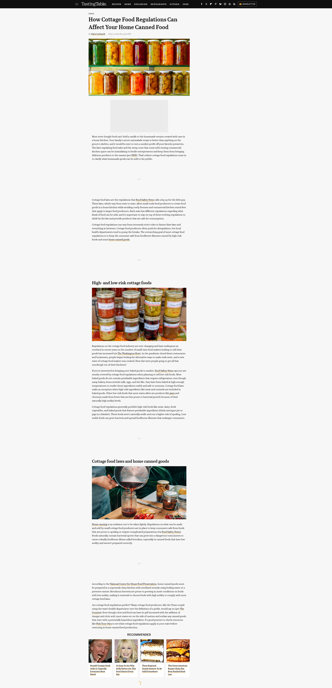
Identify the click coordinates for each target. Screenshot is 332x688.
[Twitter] (206, 4)
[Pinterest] (215, 4)
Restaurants (158, 4)
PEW (134, 155)
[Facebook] (201, 4)
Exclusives (140, 4)
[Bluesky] (220, 4)
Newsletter (249, 4)
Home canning (99, 524)
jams (172, 393)
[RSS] (234, 4)
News (128, 4)
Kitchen (174, 4)
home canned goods (119, 239)
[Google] (229, 4)
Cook (186, 4)
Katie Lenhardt (98, 33)
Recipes (116, 4)
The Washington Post (128, 353)
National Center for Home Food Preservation (133, 583)
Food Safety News (145, 199)
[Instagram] (225, 4)
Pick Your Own (104, 623)
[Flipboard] (211, 4)
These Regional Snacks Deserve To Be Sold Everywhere (152, 668)
